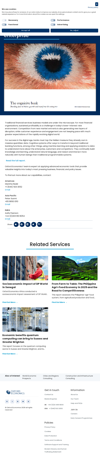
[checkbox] (4, 20)
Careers (74, 414)
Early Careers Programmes (81, 418)
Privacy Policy (50, 427)
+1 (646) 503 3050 (56, 408)
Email (7, 189)
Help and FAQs (76, 403)
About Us (74, 394)
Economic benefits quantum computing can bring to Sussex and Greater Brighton (25, 338)
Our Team (75, 399)
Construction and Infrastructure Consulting (79, 377)
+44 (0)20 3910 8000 (56, 405)
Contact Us (49, 394)
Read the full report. (15, 160)
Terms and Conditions (53, 440)
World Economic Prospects (29, 377)
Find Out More (10, 302)
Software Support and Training (57, 445)
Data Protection (51, 436)
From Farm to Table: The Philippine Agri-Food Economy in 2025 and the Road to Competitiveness (74, 287)
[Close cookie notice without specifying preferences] (96, 4)
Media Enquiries (51, 399)
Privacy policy (93, 7)
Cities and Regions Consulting (51, 377)
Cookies (48, 431)
